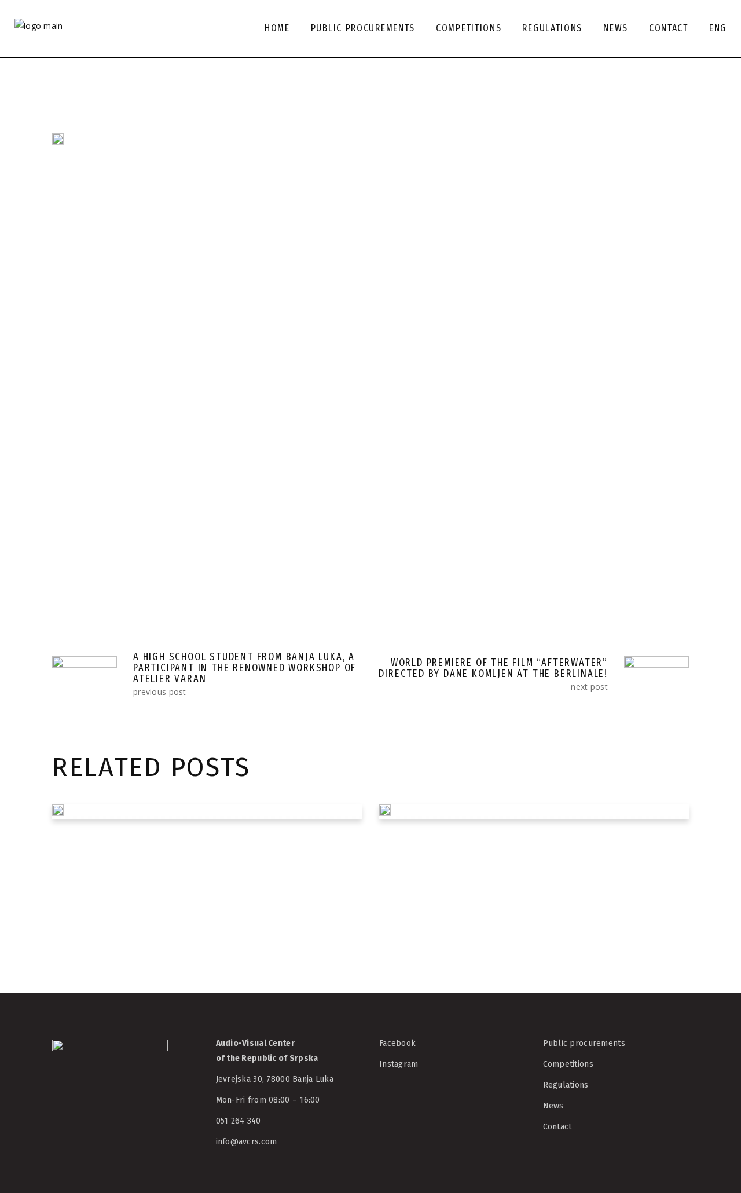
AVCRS (140, 337)
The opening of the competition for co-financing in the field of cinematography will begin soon (525, 868)
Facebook (397, 1043)
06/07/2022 (419, 927)
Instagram (399, 1064)
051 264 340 (238, 1121)
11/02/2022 (92, 337)
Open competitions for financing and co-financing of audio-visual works (200, 849)
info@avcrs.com (246, 1142)
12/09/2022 (92, 888)
